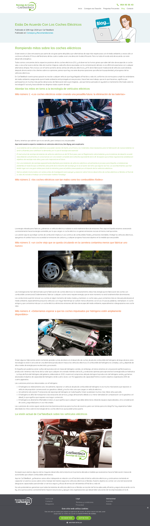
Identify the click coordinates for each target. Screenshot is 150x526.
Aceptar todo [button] (84, 518)
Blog (123, 8)
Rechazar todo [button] (66, 518)
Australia (109, 501)
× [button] (147, 508)
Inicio (80, 8)
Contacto (130, 8)
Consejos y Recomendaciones (40, 33)
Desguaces (49, 504)
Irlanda (108, 504)
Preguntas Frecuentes (111, 8)
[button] (75, 522)
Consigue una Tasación (92, 8)
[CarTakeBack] (26, 6)
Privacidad (80, 505)
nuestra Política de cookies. (87, 513)
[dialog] (75, 516)
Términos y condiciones (84, 502)
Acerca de (49, 499)
